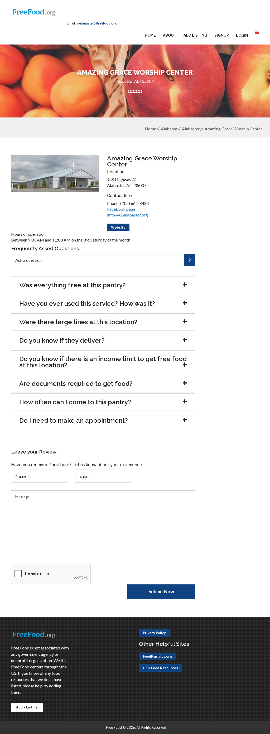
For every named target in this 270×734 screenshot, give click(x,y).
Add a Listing (27, 707)
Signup (221, 35)
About (169, 35)
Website (118, 227)
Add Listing (195, 35)
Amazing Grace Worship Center (233, 128)
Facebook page (121, 208)
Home (150, 35)
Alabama (169, 128)
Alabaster (191, 128)
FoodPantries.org (157, 656)
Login (242, 35)
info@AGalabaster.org (127, 214)
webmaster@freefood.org (96, 23)
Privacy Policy (154, 633)
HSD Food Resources (160, 668)
